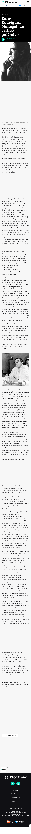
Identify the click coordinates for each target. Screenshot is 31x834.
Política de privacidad (15, 794)
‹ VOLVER (4, 14)
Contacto (15, 790)
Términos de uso (15, 797)
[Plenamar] (9, 2)
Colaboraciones (15, 801)
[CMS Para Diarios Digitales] (19, 822)
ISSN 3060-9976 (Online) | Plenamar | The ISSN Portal (15, 815)
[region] (15, 10)
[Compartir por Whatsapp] (15, 5)
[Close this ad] (30, 825)
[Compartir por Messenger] (20, 5)
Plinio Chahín (11, 38)
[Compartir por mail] (24, 5)
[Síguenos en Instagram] (18, 783)
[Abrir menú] (28, 2)
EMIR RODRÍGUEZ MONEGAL (10, 735)
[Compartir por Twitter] (10, 5)
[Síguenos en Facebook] (13, 783)
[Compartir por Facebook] (6, 5)
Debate (11, 14)
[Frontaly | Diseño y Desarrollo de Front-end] (10, 821)
